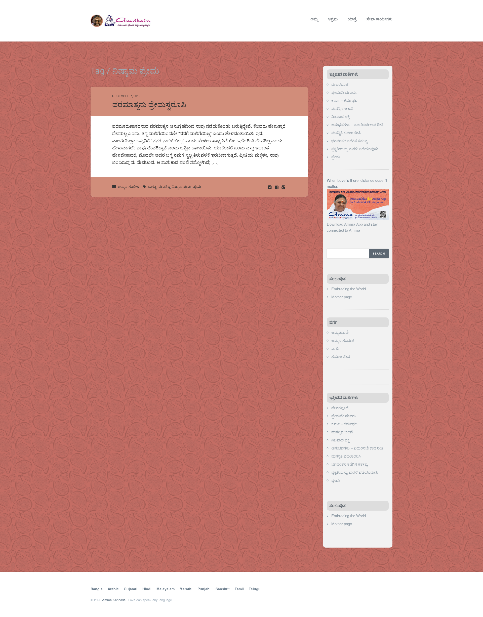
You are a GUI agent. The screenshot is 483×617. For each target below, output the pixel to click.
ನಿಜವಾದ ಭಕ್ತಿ (340, 116)
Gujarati (130, 588)
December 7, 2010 (126, 96)
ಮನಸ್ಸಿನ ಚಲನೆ (342, 108)
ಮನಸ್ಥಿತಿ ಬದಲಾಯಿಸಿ (346, 132)
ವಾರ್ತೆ (335, 348)
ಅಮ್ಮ (314, 19)
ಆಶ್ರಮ (333, 19)
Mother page (341, 296)
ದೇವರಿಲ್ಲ (164, 186)
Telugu (255, 588)
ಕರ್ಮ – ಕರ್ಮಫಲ (344, 100)
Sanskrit (223, 588)
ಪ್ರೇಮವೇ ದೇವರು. (344, 92)
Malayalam (165, 588)
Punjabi (204, 588)
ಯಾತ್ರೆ (352, 19)
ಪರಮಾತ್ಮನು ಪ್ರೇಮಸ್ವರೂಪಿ (149, 104)
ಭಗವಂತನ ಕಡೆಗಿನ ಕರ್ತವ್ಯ (349, 140)
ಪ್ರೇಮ (197, 186)
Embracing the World (348, 288)
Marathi (186, 588)
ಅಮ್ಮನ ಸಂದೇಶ (128, 186)
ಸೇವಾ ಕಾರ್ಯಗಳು (379, 19)
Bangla (97, 588)
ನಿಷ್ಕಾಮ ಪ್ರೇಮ (181, 186)
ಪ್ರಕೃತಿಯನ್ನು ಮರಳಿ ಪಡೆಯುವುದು (354, 148)
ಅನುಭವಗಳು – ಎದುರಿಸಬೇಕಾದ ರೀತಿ (357, 124)
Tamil (239, 588)
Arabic (113, 588)
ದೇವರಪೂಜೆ (339, 84)
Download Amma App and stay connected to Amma (352, 227)
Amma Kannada (114, 599)
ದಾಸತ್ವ (152, 186)
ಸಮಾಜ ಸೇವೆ (340, 356)
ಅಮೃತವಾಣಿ (340, 332)
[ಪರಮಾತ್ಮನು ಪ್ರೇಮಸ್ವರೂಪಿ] (277, 187)
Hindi (146, 588)
